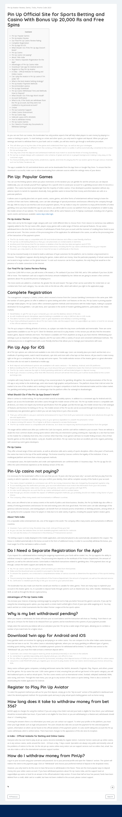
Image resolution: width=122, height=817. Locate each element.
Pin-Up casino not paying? (22, 55)
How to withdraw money (21, 119)
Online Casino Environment (22, 112)
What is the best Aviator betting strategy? (27, 81)
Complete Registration (20, 43)
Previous (14, 797)
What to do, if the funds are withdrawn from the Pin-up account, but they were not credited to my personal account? (29, 102)
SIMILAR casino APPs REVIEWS (24, 117)
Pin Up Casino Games (20, 122)
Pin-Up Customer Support (21, 110)
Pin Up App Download (20, 88)
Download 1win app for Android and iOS (27, 67)
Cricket (14, 107)
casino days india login (44, 214)
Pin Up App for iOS (19, 45)
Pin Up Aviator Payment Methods (24, 83)
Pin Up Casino (17, 52)
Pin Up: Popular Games (20, 36)
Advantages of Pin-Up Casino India (25, 64)
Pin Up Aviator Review (20, 38)
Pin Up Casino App (19, 115)
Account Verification (19, 98)
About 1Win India (18, 57)
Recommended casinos (21, 86)
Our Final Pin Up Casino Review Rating (26, 40)
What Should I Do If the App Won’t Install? (28, 95)
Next (109, 797)
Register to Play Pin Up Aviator (23, 69)
